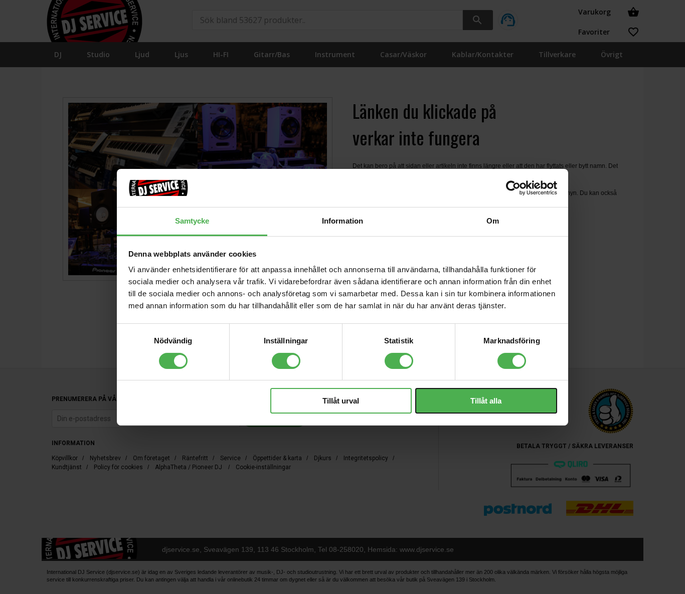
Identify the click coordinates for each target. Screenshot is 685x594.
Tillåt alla (485, 401)
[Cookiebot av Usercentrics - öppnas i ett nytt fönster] (513, 187)
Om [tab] (492, 221)
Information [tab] (342, 221)
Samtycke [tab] (192, 221)
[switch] (286, 361)
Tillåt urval (340, 401)
